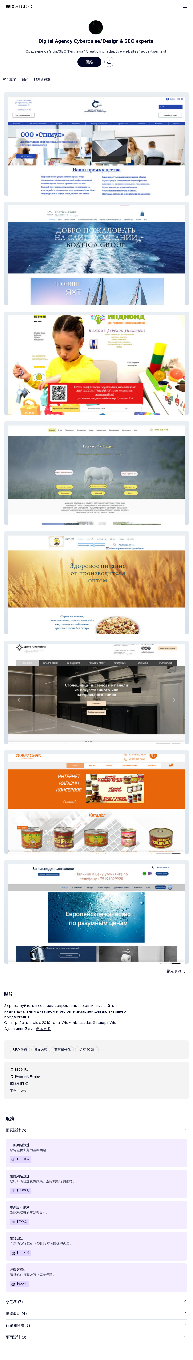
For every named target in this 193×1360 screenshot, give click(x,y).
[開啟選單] (185, 6)
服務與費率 (42, 79)
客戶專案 (9, 79)
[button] (96, 144)
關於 (25, 79)
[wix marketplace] (19, 6)
